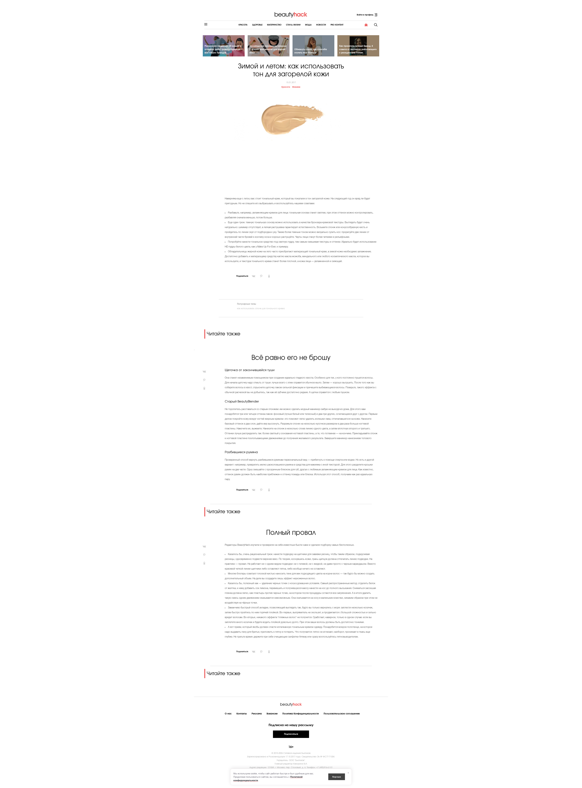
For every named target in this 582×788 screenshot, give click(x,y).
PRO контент (337, 25)
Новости (321, 25)
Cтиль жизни (293, 25)
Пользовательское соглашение (342, 714)
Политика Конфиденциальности (300, 714)
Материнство (274, 25)
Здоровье (257, 25)
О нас (228, 714)
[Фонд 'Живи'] (366, 25)
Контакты (241, 714)
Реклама (257, 714)
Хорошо (336, 776)
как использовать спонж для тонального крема (261, 309)
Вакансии (272, 714)
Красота (243, 25)
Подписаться (291, 734)
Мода (308, 25)
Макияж (296, 87)
